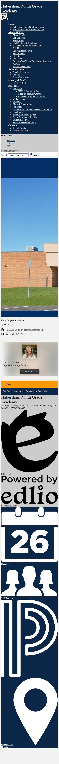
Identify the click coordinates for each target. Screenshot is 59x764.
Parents (10, 143)
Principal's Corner (21, 72)
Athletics (17, 101)
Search (4, 155)
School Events (19, 128)
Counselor (17, 88)
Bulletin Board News (22, 51)
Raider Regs (18, 40)
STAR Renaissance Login (24, 122)
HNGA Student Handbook (25, 43)
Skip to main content (10, 2)
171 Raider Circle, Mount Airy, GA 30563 (20, 405)
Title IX (16, 48)
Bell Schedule (19, 38)
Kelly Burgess (7, 320)
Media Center (19, 99)
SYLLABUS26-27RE (15, 334)
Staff (9, 145)
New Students (19, 53)
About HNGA (19, 35)
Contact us (17, 58)
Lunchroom (18, 112)
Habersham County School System (28, 29)
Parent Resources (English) (25, 114)
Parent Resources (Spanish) (25, 117)
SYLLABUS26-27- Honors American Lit (24, 330)
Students (11, 140)
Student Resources (21, 120)
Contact (16, 74)
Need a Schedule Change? (30, 94)
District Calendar (20, 130)
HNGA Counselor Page (29, 91)
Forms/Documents (21, 77)
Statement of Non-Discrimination (28, 45)
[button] (11, 24)
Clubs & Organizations (23, 104)
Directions (17, 56)
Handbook (17, 107)
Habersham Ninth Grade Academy (28, 27)
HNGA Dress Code (22, 66)
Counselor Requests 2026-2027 (32, 96)
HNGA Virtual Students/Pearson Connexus (32, 109)
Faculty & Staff (19, 83)
